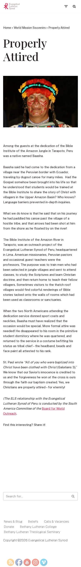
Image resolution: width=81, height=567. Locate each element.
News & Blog (13, 521)
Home (7, 27)
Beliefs (33, 521)
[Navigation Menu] (66, 6)
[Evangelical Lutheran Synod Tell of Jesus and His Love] (12, 6)
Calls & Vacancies (56, 521)
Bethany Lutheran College (38, 526)
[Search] (74, 6)
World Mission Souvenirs (30, 27)
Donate (9, 526)
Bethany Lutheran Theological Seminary (32, 532)
